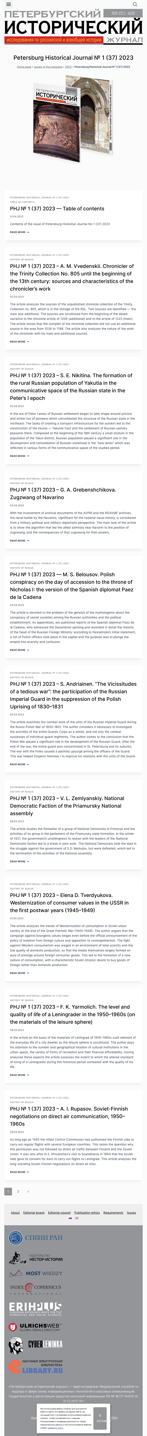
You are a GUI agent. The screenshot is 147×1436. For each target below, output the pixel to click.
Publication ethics (87, 1212)
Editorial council (59, 1212)
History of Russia (22, 259)
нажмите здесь (55, 1428)
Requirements (113, 1212)
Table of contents (22, 202)
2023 (68, 66)
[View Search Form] (135, 4)
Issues (131, 1212)
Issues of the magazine (48, 66)
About (15, 1212)
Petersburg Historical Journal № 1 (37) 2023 (39, 197)
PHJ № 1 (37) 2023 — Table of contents (57, 209)
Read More (19, 232)
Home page (24, 66)
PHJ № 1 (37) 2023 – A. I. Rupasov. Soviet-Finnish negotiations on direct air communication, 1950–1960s (69, 1116)
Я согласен (102, 1418)
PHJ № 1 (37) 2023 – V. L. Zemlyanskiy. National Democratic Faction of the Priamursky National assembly (67, 805)
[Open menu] (8, 4)
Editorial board (33, 1212)
